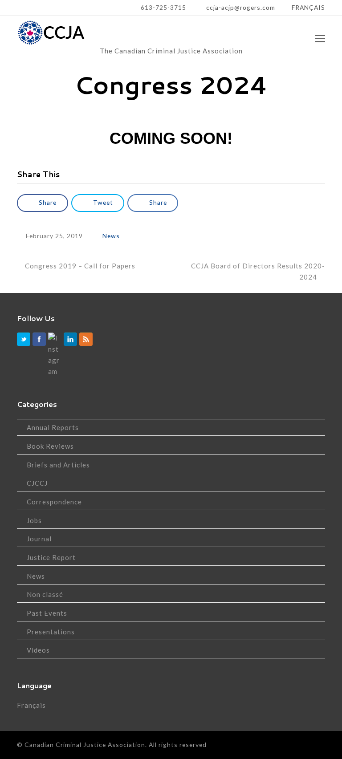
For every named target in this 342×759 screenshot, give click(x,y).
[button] (320, 38)
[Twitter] (23, 339)
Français (31, 705)
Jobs (34, 520)
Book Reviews (50, 446)
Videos (38, 650)
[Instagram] (54, 355)
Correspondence (54, 502)
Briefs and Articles (58, 465)
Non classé (45, 594)
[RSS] (86, 339)
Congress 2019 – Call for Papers (79, 266)
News (111, 235)
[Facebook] (39, 339)
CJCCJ (37, 483)
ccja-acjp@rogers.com (239, 7)
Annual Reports (53, 427)
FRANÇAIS (308, 7)
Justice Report (51, 557)
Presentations (51, 632)
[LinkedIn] (70, 339)
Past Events (47, 613)
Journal (39, 539)
